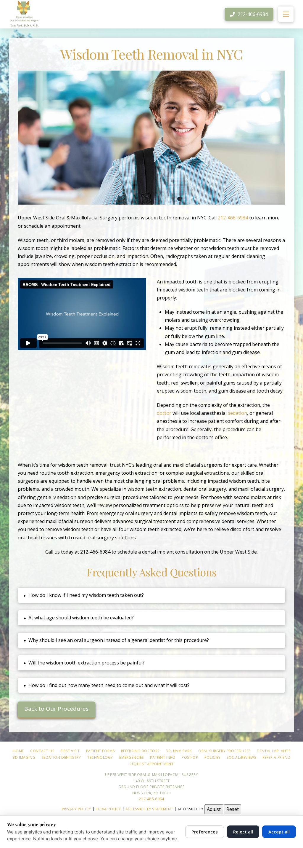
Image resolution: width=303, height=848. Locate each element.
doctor (164, 413)
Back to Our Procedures (56, 708)
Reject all (243, 832)
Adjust (214, 809)
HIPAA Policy (108, 809)
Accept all (279, 832)
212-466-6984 (233, 217)
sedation (237, 413)
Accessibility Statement (149, 809)
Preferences (204, 832)
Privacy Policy (76, 809)
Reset (232, 809)
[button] (286, 14)
